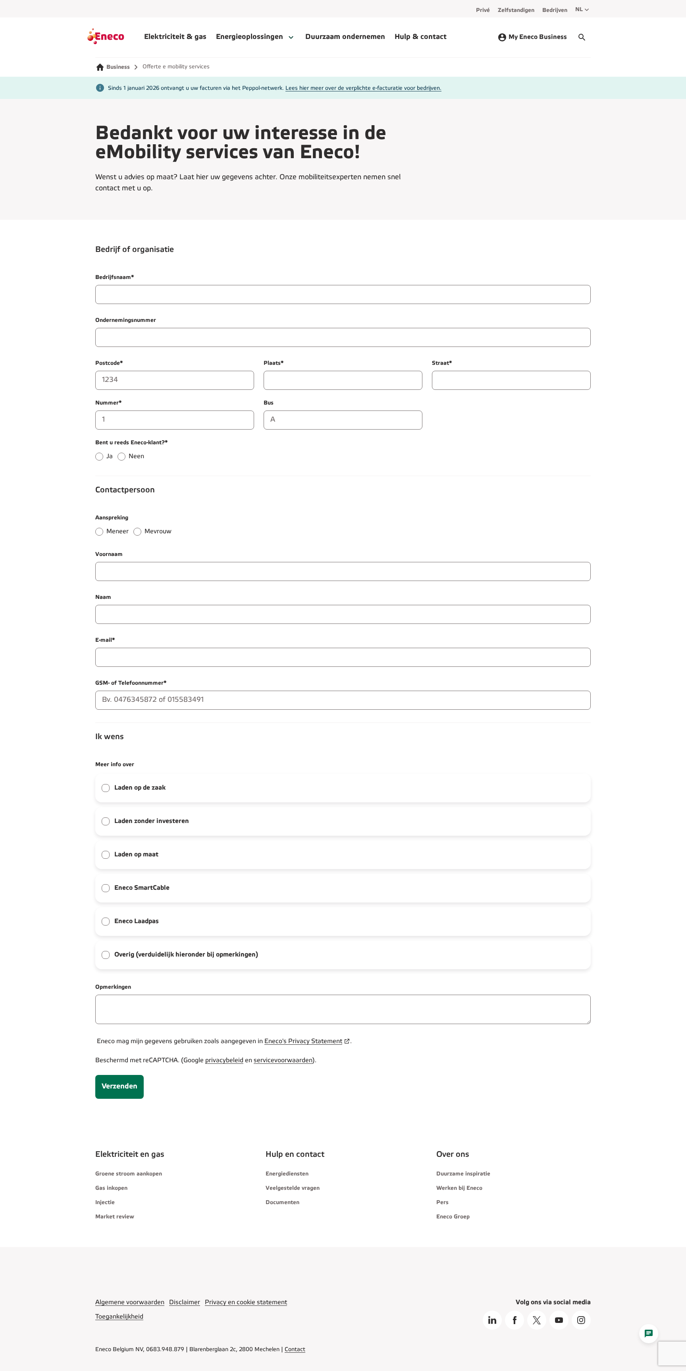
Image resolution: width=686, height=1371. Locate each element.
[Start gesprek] (582, 37)
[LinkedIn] (492, 1320)
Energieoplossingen (249, 37)
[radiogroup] (343, 452)
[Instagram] (581, 1320)
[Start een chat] (648, 1333)
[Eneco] (115, 37)
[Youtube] (558, 1320)
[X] (536, 1320)
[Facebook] (514, 1320)
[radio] (99, 457)
